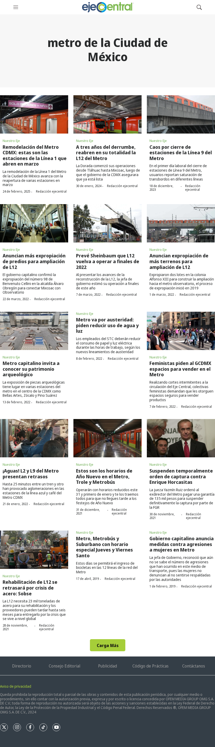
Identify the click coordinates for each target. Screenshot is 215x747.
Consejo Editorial (64, 666)
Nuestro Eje (11, 140)
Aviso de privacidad (15, 686)
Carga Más (108, 645)
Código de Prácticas (150, 666)
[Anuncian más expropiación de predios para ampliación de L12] (34, 223)
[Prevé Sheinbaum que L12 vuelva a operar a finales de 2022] (107, 223)
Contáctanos (193, 666)
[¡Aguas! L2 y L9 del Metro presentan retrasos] (34, 438)
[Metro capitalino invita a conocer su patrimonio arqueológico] (34, 331)
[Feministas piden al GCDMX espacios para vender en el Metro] (181, 331)
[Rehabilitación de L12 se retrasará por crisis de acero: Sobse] (34, 550)
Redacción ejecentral (51, 191)
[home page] (107, 7)
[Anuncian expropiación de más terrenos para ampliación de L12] (181, 223)
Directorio (21, 666)
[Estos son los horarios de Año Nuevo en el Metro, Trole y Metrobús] (107, 438)
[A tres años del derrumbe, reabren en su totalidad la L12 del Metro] (107, 114)
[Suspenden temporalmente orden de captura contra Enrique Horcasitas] (181, 438)
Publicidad (107, 666)
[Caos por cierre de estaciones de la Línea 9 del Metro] (181, 114)
